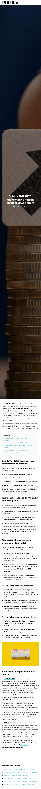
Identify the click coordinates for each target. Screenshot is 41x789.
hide (13, 435)
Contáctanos (24, 745)
